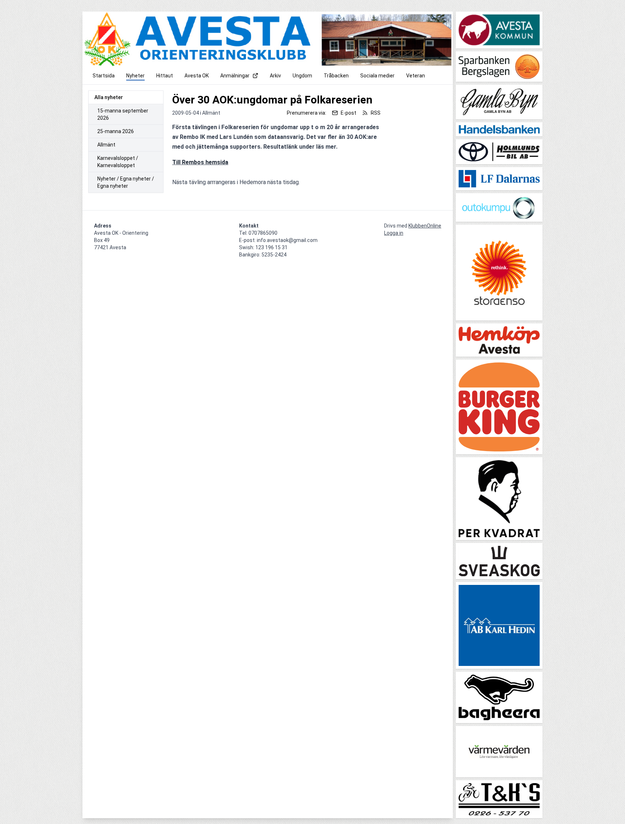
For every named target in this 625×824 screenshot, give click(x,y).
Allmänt (106, 145)
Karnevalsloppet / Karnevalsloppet (117, 161)
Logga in (393, 233)
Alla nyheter (108, 97)
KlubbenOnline (424, 226)
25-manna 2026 (115, 131)
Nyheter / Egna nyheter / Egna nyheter (125, 182)
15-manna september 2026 (122, 114)
